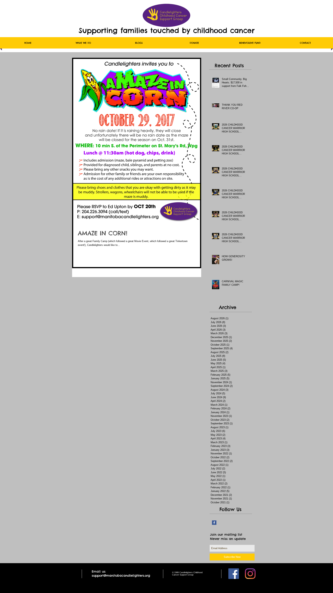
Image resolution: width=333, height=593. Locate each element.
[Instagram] (250, 573)
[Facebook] (233, 573)
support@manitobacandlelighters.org (121, 575)
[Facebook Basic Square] (214, 522)
